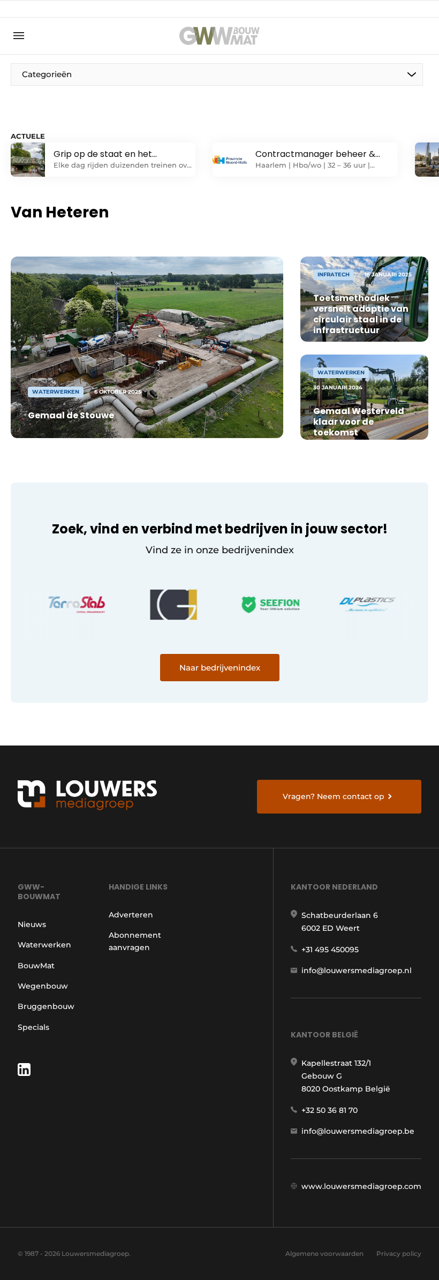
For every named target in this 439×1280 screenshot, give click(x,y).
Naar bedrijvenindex (219, 667)
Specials (33, 1027)
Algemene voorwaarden (324, 1253)
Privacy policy (398, 1253)
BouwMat (36, 965)
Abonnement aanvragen (135, 941)
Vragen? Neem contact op (333, 796)
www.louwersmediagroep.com (361, 1186)
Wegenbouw (43, 986)
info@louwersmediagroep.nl (356, 970)
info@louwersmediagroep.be (357, 1131)
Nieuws (32, 924)
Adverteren (131, 915)
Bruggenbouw (46, 1006)
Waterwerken (44, 945)
